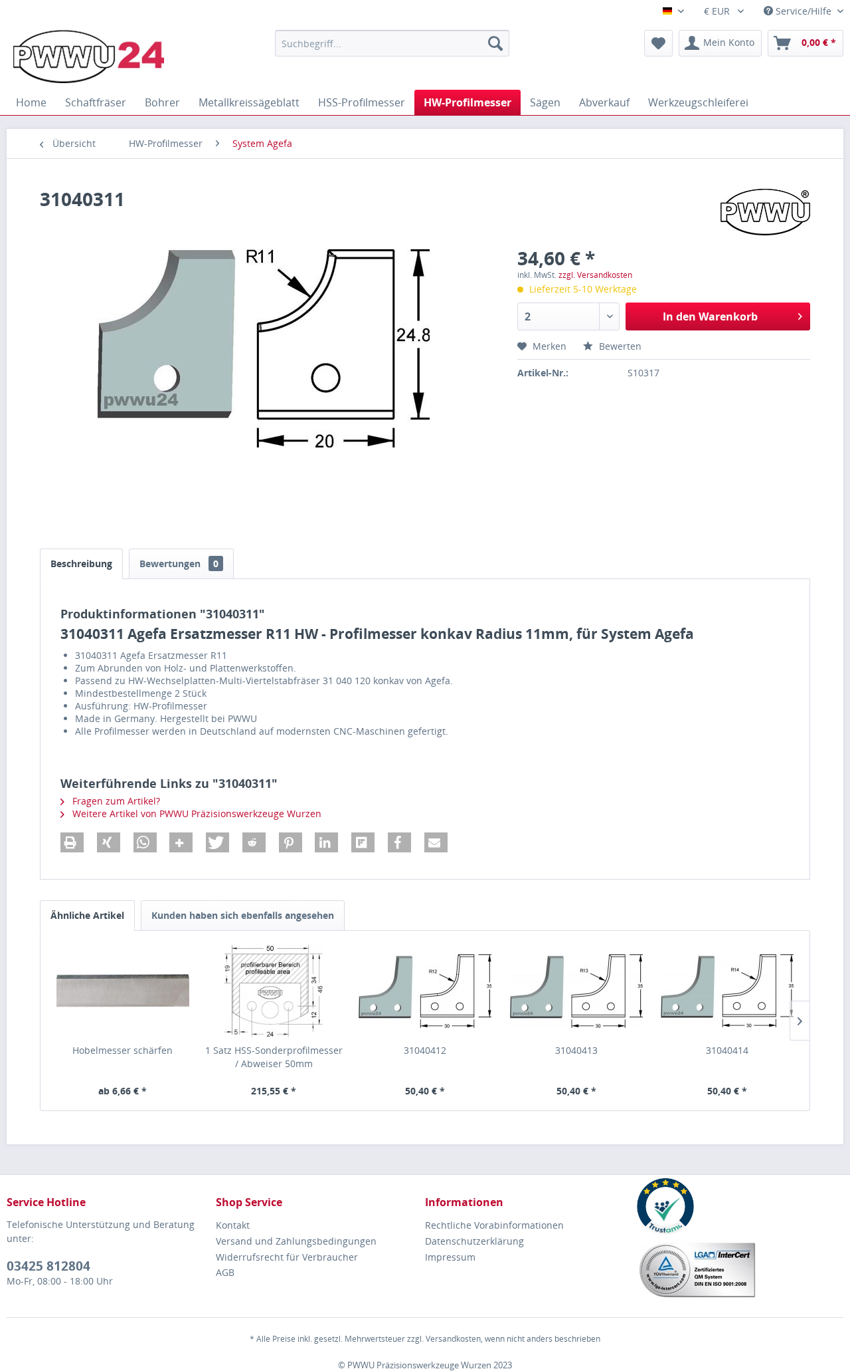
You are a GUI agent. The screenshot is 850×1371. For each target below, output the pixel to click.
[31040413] (576, 990)
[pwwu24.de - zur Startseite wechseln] (88, 56)
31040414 (727, 1050)
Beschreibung (81, 563)
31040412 (425, 1050)
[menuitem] (392, 43)
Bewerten (618, 346)
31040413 (576, 1050)
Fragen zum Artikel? (115, 801)
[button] (72, 842)
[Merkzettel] (658, 43)
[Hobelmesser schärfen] (123, 990)
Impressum (450, 1257)
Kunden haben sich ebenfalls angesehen (242, 915)
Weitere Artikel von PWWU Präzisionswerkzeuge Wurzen (195, 813)
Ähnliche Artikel (87, 915)
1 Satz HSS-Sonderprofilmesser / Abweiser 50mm (274, 1057)
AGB (225, 1272)
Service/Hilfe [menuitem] (803, 11)
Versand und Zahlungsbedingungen (296, 1241)
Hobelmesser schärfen (122, 1050)
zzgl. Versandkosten (595, 275)
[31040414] (727, 990)
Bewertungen (178, 563)
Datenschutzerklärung (474, 1241)
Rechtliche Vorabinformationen (494, 1225)
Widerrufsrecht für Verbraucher (287, 1257)
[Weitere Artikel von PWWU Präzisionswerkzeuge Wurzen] (765, 212)
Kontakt (233, 1225)
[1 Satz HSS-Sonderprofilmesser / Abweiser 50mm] (274, 990)
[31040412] (425, 990)
